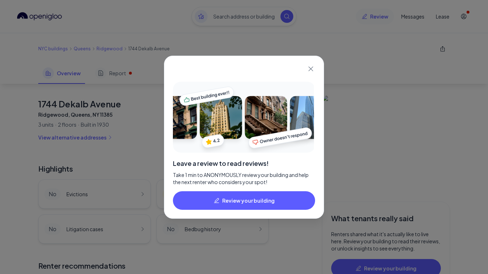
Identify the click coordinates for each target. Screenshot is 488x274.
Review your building (248, 200)
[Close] (311, 69)
